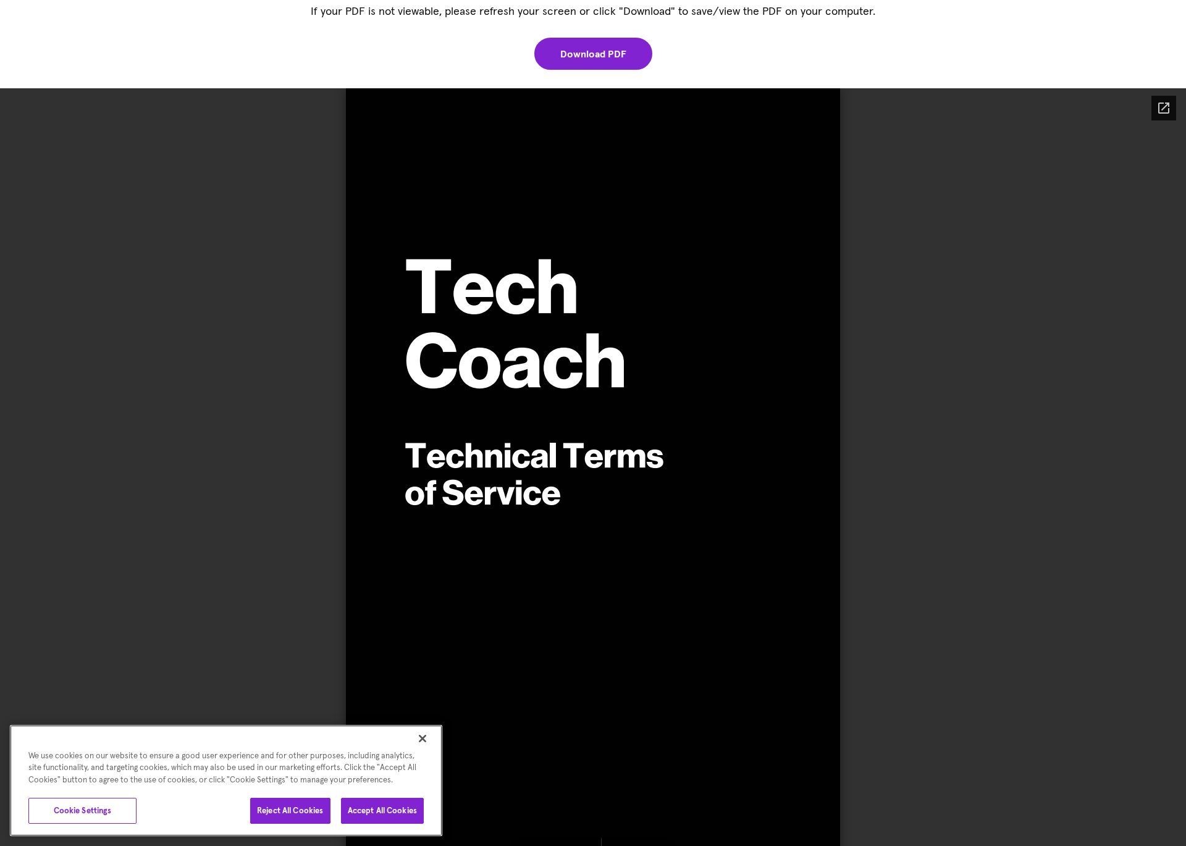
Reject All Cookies (290, 810)
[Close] (422, 738)
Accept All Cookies (382, 810)
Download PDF (593, 54)
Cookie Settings (83, 810)
